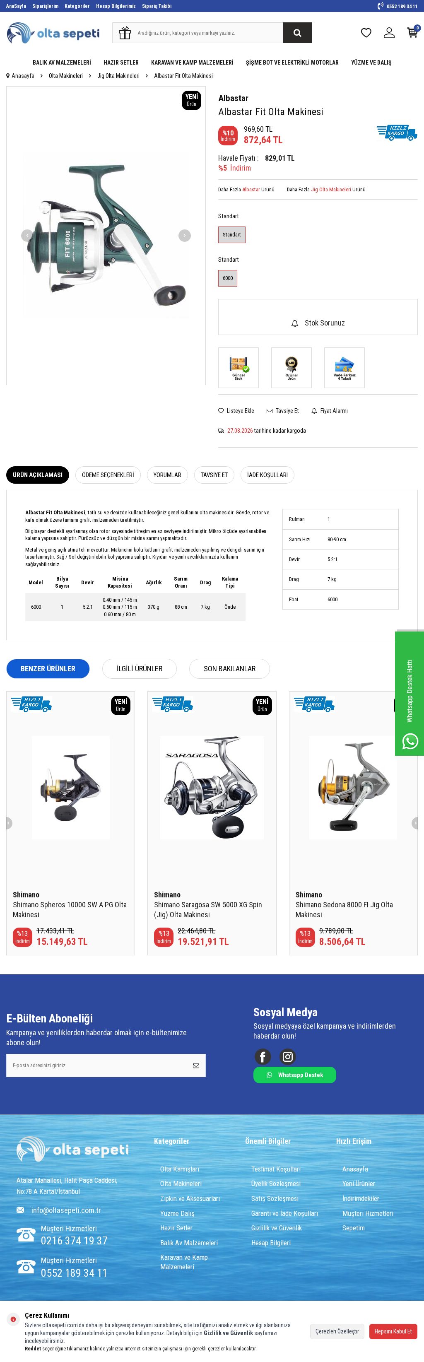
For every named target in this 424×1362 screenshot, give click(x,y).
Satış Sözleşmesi (275, 1198)
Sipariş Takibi (156, 6)
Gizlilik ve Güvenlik (276, 1228)
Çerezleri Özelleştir (337, 1331)
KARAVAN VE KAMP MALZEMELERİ (192, 62)
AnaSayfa (16, 6)
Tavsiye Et (287, 410)
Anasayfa (23, 75)
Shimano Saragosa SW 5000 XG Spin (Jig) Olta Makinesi (208, 909)
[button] (27, 235)
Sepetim (353, 1228)
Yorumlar (167, 475)
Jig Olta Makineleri (118, 75)
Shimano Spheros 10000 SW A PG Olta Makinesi (70, 909)
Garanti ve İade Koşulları (284, 1213)
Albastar (233, 98)
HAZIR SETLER (121, 62)
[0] (412, 34)
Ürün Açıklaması (38, 475)
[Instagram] (287, 1056)
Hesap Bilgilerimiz (116, 6)
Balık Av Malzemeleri (189, 1243)
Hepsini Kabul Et (393, 1331)
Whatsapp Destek (300, 1075)
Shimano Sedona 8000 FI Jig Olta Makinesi (344, 909)
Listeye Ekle (240, 410)
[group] (106, 236)
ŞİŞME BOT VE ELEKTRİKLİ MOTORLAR (292, 62)
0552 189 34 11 (401, 7)
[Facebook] (262, 1056)
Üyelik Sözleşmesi (276, 1183)
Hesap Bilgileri (271, 1243)
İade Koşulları (267, 475)
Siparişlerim (45, 6)
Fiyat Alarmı (333, 410)
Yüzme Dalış (177, 1213)
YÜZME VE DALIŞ (371, 62)
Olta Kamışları (179, 1169)
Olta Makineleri (66, 75)
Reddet (33, 1348)
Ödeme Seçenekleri (108, 475)
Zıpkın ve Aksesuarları (190, 1198)
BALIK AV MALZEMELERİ (62, 62)
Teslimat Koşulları (276, 1169)
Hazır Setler (176, 1228)
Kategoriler (77, 6)
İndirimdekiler (360, 1198)
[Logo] (72, 1150)
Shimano (26, 894)
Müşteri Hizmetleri (367, 1213)
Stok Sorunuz (325, 322)
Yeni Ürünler (358, 1183)
